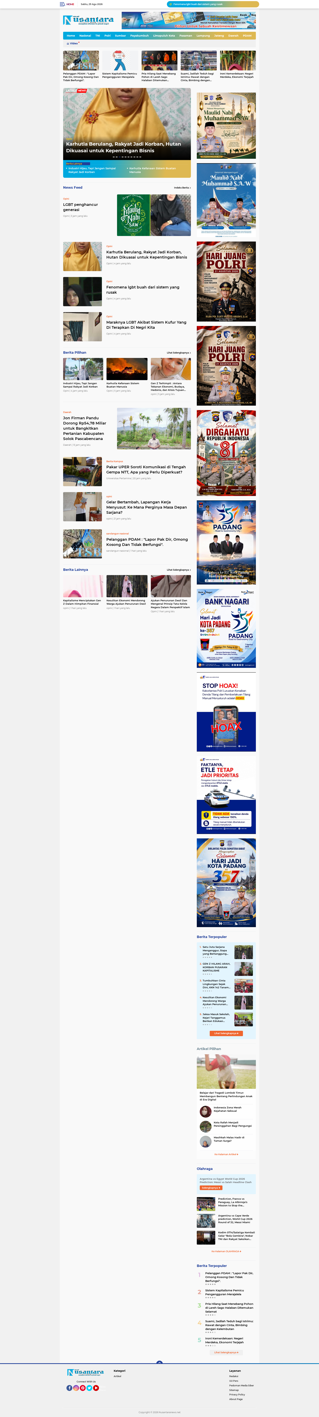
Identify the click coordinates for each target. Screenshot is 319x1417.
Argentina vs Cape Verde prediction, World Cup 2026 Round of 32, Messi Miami (235, 1219)
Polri (107, 35)
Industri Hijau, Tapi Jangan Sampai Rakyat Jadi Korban (204, 4)
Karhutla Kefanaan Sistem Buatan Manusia (152, 170)
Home (70, 4)
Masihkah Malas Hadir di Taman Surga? (229, 1139)
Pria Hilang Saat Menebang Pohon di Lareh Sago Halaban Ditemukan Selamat (159, 77)
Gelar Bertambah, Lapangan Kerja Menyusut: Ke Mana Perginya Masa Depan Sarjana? (146, 507)
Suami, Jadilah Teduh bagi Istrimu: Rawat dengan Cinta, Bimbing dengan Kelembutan (197, 77)
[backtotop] (159, 1364)
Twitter (91, 1392)
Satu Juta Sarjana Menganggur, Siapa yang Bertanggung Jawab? (215, 950)
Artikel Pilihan (209, 1049)
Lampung (203, 35)
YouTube (98, 1392)
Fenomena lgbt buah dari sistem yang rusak (142, 290)
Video (74, 43)
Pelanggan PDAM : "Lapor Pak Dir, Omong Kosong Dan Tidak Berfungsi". (81, 77)
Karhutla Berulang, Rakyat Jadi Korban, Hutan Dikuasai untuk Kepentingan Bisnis (146, 254)
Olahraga (205, 1169)
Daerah (233, 35)
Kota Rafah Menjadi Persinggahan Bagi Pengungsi (233, 1124)
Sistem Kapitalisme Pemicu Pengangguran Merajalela (119, 75)
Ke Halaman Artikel (226, 1154)
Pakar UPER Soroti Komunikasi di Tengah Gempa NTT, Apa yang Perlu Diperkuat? (146, 469)
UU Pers (233, 1380)
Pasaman (185, 35)
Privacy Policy (237, 1394)
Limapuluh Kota (164, 35)
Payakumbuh (139, 35)
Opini (69, 138)
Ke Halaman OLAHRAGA (226, 1251)
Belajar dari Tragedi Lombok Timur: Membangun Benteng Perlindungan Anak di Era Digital (226, 1096)
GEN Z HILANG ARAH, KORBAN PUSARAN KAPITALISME (216, 967)
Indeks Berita (181, 187)
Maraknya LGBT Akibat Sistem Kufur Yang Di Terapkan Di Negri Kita (146, 325)
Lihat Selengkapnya (178, 352)
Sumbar (120, 35)
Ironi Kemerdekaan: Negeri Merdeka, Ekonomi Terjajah (237, 75)
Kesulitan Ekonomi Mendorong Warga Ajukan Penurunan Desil (126, 602)
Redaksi (233, 1376)
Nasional (85, 35)
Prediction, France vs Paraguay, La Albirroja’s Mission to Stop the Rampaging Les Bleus (232, 1202)
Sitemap (234, 1390)
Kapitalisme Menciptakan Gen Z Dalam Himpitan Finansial (82, 602)
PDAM (247, 35)
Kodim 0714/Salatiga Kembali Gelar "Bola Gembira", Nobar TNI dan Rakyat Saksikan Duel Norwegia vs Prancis (236, 1236)
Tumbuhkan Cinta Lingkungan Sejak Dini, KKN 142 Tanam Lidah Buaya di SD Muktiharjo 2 (216, 984)
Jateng (219, 35)
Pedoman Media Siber (241, 1385)
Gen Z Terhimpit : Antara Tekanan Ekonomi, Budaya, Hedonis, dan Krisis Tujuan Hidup (168, 387)
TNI (97, 35)
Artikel (117, 1376)
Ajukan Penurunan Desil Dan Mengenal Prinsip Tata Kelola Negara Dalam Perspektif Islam (170, 604)
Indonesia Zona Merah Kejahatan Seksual (227, 1109)
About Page (104, 1388)
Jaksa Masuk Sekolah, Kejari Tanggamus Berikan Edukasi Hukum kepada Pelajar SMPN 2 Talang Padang (217, 1018)
